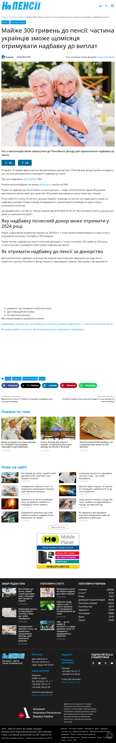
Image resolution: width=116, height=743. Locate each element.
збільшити (45, 184)
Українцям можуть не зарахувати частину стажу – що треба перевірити (95, 476)
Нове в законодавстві (86, 734)
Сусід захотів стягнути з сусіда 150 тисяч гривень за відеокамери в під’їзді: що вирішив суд (95, 502)
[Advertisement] (58, 285)
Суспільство (66, 731)
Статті (69, 740)
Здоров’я (104, 728)
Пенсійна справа (18, 22)
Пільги (73, 734)
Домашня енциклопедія (100, 731)
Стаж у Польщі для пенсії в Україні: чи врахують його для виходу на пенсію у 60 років (56, 444)
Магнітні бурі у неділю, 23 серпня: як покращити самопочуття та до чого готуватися (96, 489)
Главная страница (9, 17)
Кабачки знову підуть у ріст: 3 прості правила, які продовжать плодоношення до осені (66, 607)
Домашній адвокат (81, 731)
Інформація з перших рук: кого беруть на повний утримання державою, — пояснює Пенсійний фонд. (57, 324)
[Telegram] (99, 663)
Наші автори (40, 671)
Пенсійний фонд (30, 378)
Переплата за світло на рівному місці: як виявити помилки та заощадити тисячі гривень (36, 502)
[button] (112, 6)
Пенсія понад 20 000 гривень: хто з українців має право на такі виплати (96, 444)
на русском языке (106, 57)
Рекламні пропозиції (68, 661)
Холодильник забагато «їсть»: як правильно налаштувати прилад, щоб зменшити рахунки (37, 489)
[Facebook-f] (93, 663)
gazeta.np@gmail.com (42, 695)
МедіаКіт (67, 654)
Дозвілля (65, 734)
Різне (64, 740)
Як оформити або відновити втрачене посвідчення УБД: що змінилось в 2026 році (94, 515)
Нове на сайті (14, 467)
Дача (97, 728)
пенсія (42, 378)
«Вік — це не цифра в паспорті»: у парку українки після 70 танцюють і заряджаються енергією (66, 628)
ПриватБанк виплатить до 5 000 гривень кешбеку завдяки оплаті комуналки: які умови (37, 515)
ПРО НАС (37, 654)
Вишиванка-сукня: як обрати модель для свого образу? (66, 591)
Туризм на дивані (88, 737)
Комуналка (89, 728)
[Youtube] (112, 663)
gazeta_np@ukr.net (71, 682)
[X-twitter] (105, 663)
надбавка (17, 378)
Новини (22, 17)
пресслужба (29, 179)
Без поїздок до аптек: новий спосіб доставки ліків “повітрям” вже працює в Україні (38, 476)
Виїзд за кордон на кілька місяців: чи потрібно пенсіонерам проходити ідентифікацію (18, 444)
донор (8, 378)
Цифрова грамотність (71, 737)
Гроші (99, 737)
